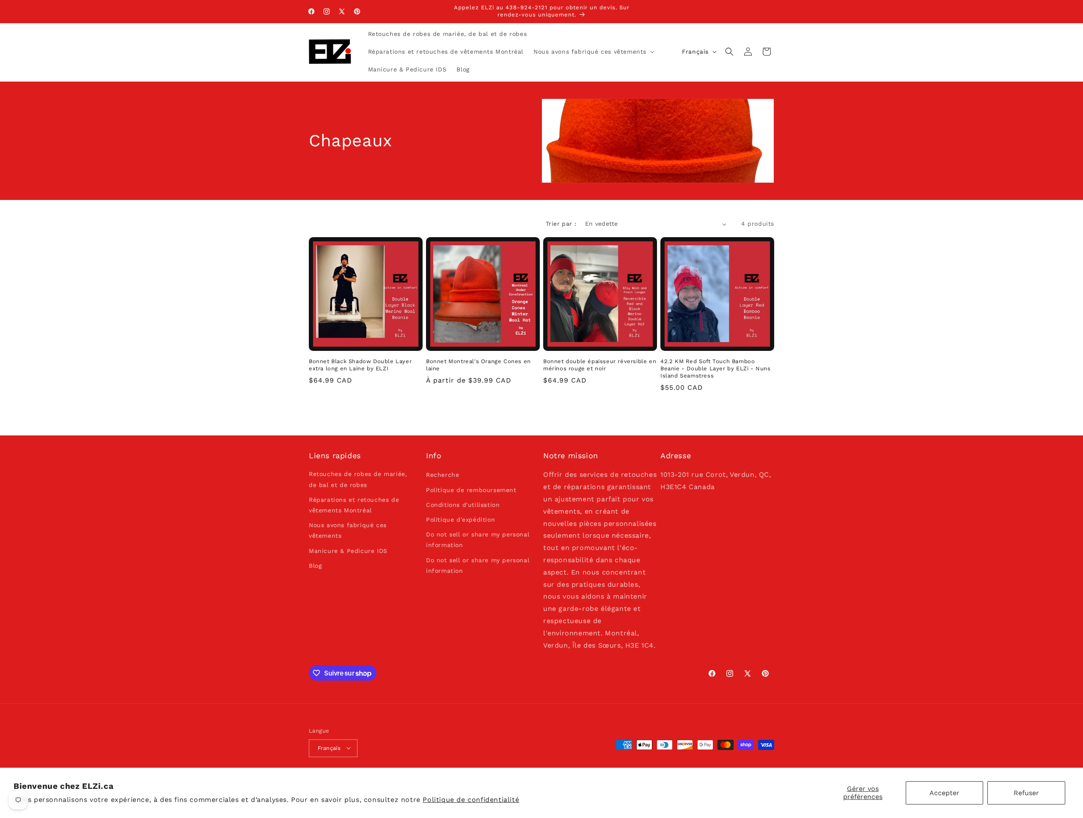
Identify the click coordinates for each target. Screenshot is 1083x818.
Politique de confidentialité (471, 800)
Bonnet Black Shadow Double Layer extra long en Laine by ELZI (360, 365)
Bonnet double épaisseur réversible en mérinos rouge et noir (599, 365)
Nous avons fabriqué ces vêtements (348, 530)
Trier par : (561, 223)
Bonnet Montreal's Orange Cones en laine (478, 365)
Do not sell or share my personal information (477, 539)
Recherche (442, 475)
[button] (593, 51)
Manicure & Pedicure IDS (348, 550)
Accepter (944, 793)
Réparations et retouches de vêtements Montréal (354, 505)
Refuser (1026, 793)
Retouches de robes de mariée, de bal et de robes (358, 479)
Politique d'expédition (460, 519)
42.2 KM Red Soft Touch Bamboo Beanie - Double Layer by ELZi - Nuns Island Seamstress (715, 368)
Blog (315, 565)
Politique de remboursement (471, 490)
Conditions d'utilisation (463, 504)
